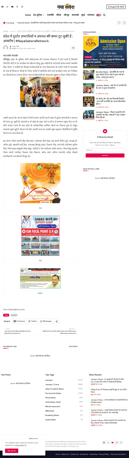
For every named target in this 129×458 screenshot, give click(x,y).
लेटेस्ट (58, 15)
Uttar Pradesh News (64, 389)
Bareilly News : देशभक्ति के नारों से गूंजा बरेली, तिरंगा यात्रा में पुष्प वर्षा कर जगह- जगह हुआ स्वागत (110, 74)
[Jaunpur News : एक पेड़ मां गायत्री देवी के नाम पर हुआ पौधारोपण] (88, 88)
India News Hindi (64, 402)
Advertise (94, 454)
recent (12, 31)
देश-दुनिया (37, 15)
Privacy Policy (104, 454)
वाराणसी (75, 15)
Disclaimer (84, 454)
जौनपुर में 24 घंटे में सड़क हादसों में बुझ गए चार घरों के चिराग (109, 390)
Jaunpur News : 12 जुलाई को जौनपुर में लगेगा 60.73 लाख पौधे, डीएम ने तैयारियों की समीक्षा (107, 380)
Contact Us (74, 454)
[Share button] (57, 321)
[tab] (28, 15)
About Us (65, 454)
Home (28, 15)
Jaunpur (64, 380)
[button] (98, 15)
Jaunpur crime (64, 384)
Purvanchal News (64, 393)
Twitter (34, 321)
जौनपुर (66, 15)
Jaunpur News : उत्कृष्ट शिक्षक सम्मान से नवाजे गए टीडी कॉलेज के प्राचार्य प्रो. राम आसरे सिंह (109, 411)
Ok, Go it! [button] (12, 451)
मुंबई (83, 15)
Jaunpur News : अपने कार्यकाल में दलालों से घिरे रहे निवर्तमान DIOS (109, 401)
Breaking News (64, 415)
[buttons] (2, 7)
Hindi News (64, 398)
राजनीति (50, 15)
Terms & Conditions (118, 454)
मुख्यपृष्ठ (5, 31)
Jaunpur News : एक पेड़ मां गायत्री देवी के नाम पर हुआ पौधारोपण (40, 23)
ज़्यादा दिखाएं (73, 346)
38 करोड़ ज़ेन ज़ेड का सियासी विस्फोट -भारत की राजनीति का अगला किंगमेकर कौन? (110, 101)
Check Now (19, 445)
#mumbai (64, 411)
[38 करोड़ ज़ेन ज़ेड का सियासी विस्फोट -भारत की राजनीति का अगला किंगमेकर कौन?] (88, 102)
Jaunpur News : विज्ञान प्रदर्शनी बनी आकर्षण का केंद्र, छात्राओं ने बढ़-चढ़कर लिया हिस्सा (110, 115)
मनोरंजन (90, 15)
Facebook (21, 321)
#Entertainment (64, 406)
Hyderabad (64, 420)
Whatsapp (47, 321)
